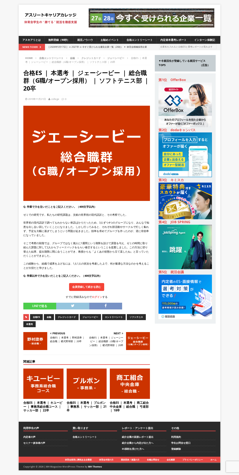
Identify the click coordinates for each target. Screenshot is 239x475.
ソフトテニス (136, 317)
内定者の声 (29, 437)
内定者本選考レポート (173, 40)
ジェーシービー (90, 317)
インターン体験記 (204, 40)
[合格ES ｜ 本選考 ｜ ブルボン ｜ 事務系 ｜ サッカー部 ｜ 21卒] (87, 396)
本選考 (29, 324)
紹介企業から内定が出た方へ (137, 443)
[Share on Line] (124, 304)
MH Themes (95, 466)
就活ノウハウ (85, 40)
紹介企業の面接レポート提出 (137, 437)
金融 (72, 58)
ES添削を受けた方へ (133, 448)
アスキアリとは (31, 40)
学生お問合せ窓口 (181, 443)
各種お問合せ (153, 459)
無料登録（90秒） (59, 40)
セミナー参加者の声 (34, 443)
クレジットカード (91, 58)
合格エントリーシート (140, 40)
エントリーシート (114, 317)
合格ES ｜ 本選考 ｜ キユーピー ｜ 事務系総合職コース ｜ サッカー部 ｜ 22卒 (42, 407)
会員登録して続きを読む (86, 286)
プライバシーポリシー (192, 459)
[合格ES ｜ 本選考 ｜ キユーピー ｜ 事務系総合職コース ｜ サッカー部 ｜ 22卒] (43, 396)
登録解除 (176, 448)
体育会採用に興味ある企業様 (78, 459)
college (55, 99)
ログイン (97, 297)
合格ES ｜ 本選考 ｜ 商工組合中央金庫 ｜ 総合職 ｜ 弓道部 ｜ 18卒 (129, 407)
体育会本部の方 (106, 459)
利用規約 (176, 437)
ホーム (213, 459)
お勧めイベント (110, 40)
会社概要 (171, 459)
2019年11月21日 (37, 99)
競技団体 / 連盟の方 (130, 459)
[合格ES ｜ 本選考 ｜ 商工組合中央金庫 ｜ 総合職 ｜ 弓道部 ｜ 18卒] (130, 396)
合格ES (36, 317)
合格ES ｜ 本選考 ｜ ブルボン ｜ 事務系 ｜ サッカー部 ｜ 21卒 (87, 407)
